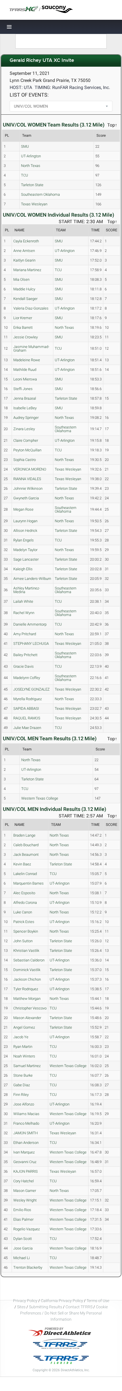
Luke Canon (22, 912)
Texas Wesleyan (34, 204)
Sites (21, 1307)
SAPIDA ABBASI (26, 708)
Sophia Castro (24, 460)
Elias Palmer (23, 1219)
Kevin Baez (22, 864)
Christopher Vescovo (30, 1008)
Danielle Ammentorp (30, 624)
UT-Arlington (31, 156)
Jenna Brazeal (24, 398)
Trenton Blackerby (27, 1267)
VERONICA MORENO (29, 469)
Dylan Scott (22, 1239)
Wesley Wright (25, 1200)
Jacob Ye (20, 1037)
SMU (25, 146)
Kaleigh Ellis (23, 569)
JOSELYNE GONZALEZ (31, 689)
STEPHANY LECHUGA (31, 643)
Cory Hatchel (23, 1181)
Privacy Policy (25, 1300)
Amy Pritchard (24, 634)
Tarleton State (32, 185)
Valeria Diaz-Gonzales (31, 308)
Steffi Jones (23, 389)
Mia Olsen (21, 279)
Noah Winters (24, 1056)
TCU (24, 175)
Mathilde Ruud (24, 369)
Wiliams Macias (26, 1114)
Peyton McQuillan (27, 450)
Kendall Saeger (25, 299)
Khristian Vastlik (26, 950)
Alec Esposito (24, 893)
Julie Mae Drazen (27, 728)
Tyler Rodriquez (25, 989)
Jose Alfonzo (23, 1104)
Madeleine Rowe (26, 360)
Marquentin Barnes (28, 883)
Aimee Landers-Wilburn (32, 578)
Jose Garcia (23, 1248)
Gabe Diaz (21, 1085)
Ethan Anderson (26, 1142)
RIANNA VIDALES (27, 479)
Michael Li (21, 1258)
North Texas (30, 166)
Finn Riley (21, 1094)
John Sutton (23, 941)
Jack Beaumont (26, 854)
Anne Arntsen (24, 251)
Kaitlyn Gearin (24, 260)
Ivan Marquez (24, 1152)
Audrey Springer (26, 417)
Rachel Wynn (23, 613)
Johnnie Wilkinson (28, 488)
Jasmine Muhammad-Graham (31, 348)
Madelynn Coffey (26, 678)
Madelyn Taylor (25, 550)
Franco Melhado (26, 1123)
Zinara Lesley (24, 429)
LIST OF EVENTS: (29, 95)
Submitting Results (45, 1307)
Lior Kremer (22, 318)
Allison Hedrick (25, 530)
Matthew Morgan (27, 998)
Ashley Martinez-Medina (26, 590)
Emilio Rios (22, 1210)
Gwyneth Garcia (26, 498)
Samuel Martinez (27, 1066)
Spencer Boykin (25, 931)
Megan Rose (23, 509)
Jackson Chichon (27, 979)
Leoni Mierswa (25, 379)
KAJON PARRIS (25, 1171)
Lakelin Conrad (25, 874)
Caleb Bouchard (26, 845)
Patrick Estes (23, 922)
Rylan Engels (23, 540)
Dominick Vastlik (26, 970)
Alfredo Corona (25, 902)
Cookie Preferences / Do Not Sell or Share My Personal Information (64, 1313)
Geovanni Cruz (24, 1162)
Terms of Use (98, 1300)
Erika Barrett (23, 327)
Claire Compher (25, 440)
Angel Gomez (24, 1027)
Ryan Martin (22, 1046)
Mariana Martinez (27, 270)
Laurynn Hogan (25, 521)
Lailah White (23, 601)
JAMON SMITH (25, 1133)
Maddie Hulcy (24, 289)
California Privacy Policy (62, 1300)
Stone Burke (23, 1075)
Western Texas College (39, 798)
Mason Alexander (27, 1018)
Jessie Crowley (25, 337)
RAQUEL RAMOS (26, 718)
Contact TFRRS (79, 1307)
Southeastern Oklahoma (40, 194)
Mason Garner (24, 1190)
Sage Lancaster (26, 559)
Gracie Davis (23, 666)
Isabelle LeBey (25, 408)
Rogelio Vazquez (26, 1229)
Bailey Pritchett (25, 655)
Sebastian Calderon (29, 960)
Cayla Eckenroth (26, 241)
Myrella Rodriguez (27, 699)
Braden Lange (24, 835)
